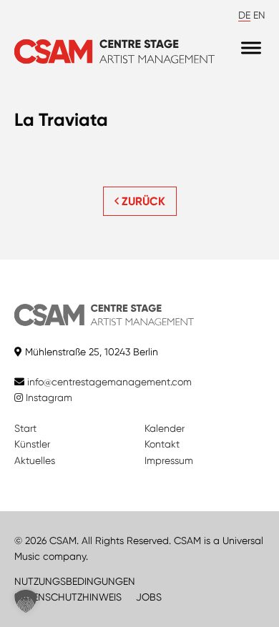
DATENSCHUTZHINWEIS (68, 597)
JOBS (149, 597)
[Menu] (251, 48)
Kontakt (162, 444)
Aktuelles (34, 460)
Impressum (169, 460)
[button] (26, 601)
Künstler (32, 444)
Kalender (165, 428)
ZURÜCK (142, 201)
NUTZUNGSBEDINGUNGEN (74, 581)
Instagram (47, 397)
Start (25, 428)
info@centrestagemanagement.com (109, 381)
